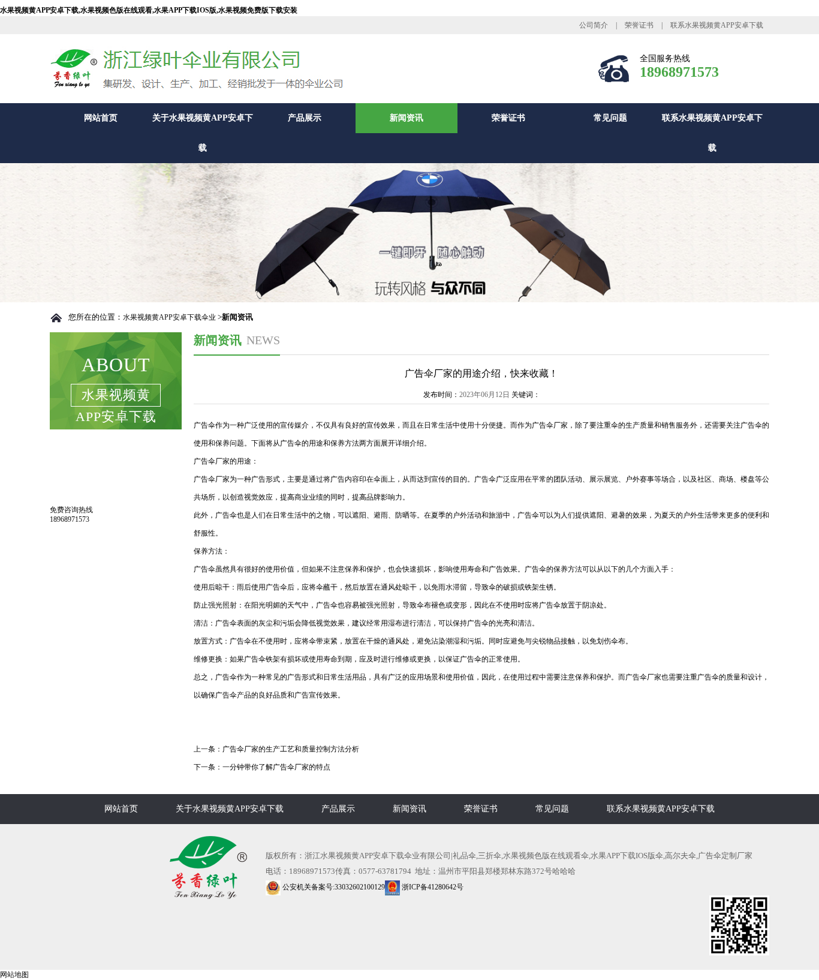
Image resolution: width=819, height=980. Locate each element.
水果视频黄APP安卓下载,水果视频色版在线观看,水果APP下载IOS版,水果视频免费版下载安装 (148, 10)
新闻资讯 (406, 117)
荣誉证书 (639, 25)
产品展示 (304, 117)
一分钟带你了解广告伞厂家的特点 (276, 767)
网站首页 (101, 117)
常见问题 (610, 117)
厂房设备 (83, 492)
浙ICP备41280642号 (431, 887)
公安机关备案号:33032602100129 (333, 887)
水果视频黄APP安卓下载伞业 (169, 317)
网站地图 (14, 974)
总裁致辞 (83, 466)
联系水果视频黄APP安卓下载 (716, 25)
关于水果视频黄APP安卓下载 (202, 132)
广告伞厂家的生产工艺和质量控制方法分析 (290, 749)
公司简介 (593, 25)
